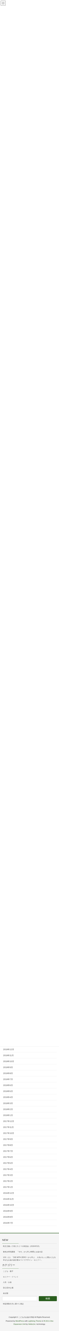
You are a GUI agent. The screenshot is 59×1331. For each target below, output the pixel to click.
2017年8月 (8, 1145)
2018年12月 (8, 1049)
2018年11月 (8, 1055)
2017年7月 (8, 1151)
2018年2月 (8, 1109)
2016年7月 (8, 1223)
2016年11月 (8, 1199)
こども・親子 (8, 1271)
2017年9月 (8, 1139)
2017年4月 (8, 1169)
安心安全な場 (8, 1288)
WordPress (19, 1321)
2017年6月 (8, 1157)
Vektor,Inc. (32, 1324)
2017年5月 (8, 1163)
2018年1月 (8, 1115)
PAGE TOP (54, 1288)
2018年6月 (8, 1085)
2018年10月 (8, 1061)
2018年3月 (8, 1103)
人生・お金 (7, 1282)
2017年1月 (8, 1187)
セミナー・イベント (10, 1277)
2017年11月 (8, 1127)
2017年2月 (8, 1181)
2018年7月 (8, 1079)
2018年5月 (8, 1091)
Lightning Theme (34, 1321)
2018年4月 (8, 1097)
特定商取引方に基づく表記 (13, 1304)
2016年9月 (8, 1211)
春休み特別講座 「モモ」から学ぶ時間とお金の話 (23, 1252)
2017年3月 (8, 1175)
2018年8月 (8, 1073)
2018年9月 (8, 1067)
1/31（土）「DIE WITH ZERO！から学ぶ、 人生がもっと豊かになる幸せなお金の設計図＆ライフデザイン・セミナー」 (29, 1258)
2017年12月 (8, 1121)
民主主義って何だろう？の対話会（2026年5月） (22, 1246)
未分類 (5, 1293)
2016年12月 (8, 1193)
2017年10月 (8, 1133)
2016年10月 (8, 1205)
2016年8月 (8, 1217)
